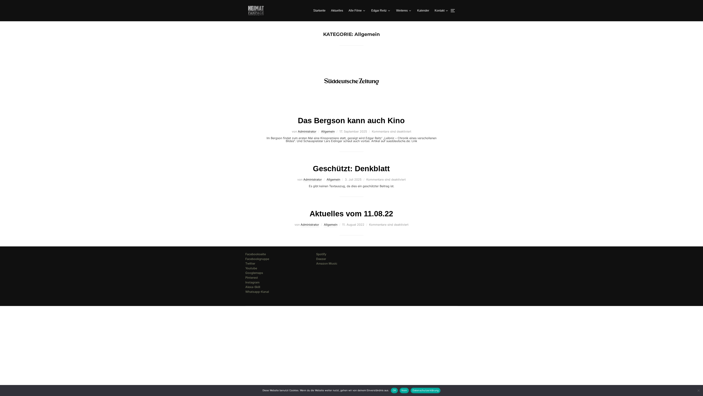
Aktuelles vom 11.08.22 (351, 213)
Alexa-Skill (252, 287)
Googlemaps (254, 273)
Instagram (252, 282)
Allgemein (328, 131)
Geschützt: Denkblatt (351, 168)
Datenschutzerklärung (425, 390)
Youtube (251, 268)
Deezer (321, 259)
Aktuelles (337, 10)
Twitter (250, 263)
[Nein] (698, 390)
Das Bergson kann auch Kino (351, 120)
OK (394, 390)
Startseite (319, 10)
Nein (404, 390)
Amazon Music (326, 263)
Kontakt (440, 10)
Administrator (307, 131)
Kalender (423, 10)
